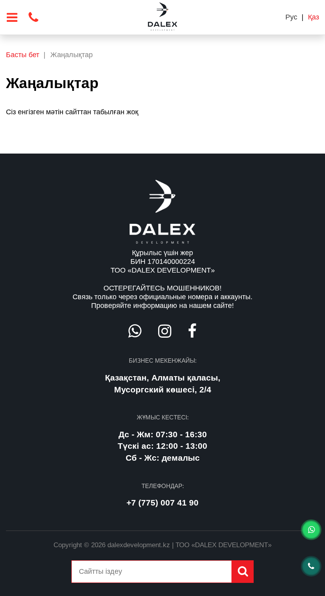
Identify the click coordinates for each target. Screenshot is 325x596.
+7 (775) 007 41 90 (162, 502)
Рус (291, 17)
